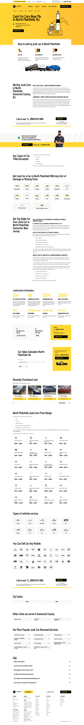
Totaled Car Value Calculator (28, 703)
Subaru (61, 704)
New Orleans (37, 713)
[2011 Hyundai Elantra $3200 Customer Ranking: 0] (49, 390)
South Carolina (48, 712)
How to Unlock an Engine (27, 713)
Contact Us (14, 707)
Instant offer (65, 6)
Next (20, 366)
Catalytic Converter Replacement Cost (27, 715)
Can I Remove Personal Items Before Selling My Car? (27, 678)
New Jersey (47, 700)
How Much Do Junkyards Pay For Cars (28, 721)
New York (47, 698)
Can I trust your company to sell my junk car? (25, 682)
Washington (48, 708)
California (47, 707)
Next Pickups (62, 403)
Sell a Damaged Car (58, 635)
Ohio (47, 709)
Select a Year (20, 359)
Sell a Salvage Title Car (38, 639)
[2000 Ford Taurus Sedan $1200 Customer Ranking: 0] (64, 390)
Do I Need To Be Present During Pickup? (24, 674)
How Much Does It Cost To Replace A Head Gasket (27, 719)
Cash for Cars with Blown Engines (19, 639)
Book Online (60, 118)
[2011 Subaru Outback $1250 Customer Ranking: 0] (34, 390)
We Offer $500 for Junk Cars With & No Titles (60, 643)
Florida (47, 713)
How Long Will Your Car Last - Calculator (28, 707)
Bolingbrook (37, 704)
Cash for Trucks (17, 643)
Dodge (61, 703)
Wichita (36, 698)
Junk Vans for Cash (58, 639)
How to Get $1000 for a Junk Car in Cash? (20, 647)
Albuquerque (37, 709)
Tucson (36, 711)
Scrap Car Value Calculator (20, 1)
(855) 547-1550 (67, 1)
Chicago (36, 708)
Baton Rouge (37, 712)
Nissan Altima (62, 700)
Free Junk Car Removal (27, 698)
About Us (14, 698)
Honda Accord (62, 699)
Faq (44, 1)
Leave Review (28, 692)
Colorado (47, 703)
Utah (47, 699)
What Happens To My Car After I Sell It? (23, 670)
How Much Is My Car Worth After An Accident (28, 717)
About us (29, 1)
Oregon (47, 711)
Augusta (36, 703)
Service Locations (15, 699)
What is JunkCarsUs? (19, 661)
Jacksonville (37, 707)
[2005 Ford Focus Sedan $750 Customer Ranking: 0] (19, 390)
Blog (33, 1)
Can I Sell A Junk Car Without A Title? (23, 666)
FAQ (13, 700)
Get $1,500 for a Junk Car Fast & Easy (40, 647)
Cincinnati (36, 699)
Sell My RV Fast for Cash (19, 635)
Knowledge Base (39, 1)
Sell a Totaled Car (37, 643)
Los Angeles (37, 700)
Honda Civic (62, 698)
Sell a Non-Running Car (38, 635)
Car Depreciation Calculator (28, 704)
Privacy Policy (15, 704)
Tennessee (48, 704)
